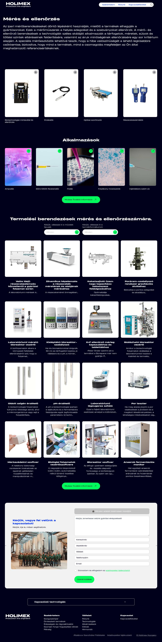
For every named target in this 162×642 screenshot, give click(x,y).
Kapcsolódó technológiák (50, 602)
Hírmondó (87, 629)
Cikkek (85, 627)
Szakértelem (108, 5)
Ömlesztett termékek (54, 621)
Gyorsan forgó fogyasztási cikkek (61, 627)
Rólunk (121, 5)
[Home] (18, 4)
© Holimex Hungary (146, 635)
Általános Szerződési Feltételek (89, 635)
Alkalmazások (89, 624)
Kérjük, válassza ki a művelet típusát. (58, 226)
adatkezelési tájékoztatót (118, 570)
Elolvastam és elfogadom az (104, 570)
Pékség (47, 629)
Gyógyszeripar (51, 619)
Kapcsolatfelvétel (137, 5)
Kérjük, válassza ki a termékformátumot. (92, 226)
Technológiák (89, 621)
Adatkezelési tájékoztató (119, 635)
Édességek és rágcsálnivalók (58, 624)
